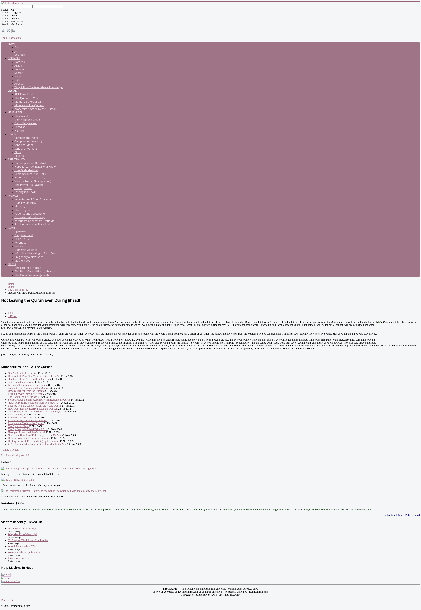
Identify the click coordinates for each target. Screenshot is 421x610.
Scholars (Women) (25, 148)
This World (21, 116)
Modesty (19, 206)
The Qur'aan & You (26, 98)
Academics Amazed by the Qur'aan (35, 109)
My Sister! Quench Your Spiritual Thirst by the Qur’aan (37, 411)
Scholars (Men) (23, 145)
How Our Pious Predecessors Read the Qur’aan (33, 408)
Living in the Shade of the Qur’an (26, 423)
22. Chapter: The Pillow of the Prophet (28, 540)
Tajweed (19, 62)
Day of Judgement (25, 123)
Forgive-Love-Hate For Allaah (32, 224)
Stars (12, 134)
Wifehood (20, 242)
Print (10, 313)
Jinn (16, 51)
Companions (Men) (26, 138)
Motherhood (22, 260)
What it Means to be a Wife (22, 546)
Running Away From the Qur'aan (25, 393)
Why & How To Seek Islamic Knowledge (38, 87)
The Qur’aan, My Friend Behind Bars (28, 429)
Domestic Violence (25, 250)
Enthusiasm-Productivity (29, 217)
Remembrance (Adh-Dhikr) (30, 174)
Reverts (19, 156)
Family (12, 228)
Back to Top (7, 600)
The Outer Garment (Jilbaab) (32, 275)
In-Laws (19, 246)
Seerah (18, 73)
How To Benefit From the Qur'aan (26, 390)
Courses (19, 54)
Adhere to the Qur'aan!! (20, 417)
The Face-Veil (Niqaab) (28, 268)
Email (14, 316)
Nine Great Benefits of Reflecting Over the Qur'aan (35, 435)
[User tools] (2, 308)
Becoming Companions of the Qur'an (27, 385)
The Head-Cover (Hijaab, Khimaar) (35, 271)
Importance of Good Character (33, 199)
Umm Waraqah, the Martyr (22, 528)
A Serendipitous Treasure (21, 382)
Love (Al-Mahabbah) (26, 170)
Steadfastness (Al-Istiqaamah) (32, 181)
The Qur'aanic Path (18, 426)
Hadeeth (19, 76)
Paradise (19, 127)
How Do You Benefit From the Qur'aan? (29, 438)
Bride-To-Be (22, 239)
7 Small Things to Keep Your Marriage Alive (73, 468)
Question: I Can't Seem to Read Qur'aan (29, 379)
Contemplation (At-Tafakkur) (32, 163)
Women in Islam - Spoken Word (24, 552)
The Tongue (22, 210)
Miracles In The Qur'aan (29, 105)
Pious (17, 152)
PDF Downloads (24, 94)
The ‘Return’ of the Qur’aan (22, 396)
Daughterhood (23, 235)
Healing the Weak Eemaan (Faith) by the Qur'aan (34, 441)
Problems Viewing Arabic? (15, 455)
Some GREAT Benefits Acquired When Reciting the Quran (39, 399)
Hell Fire (19, 130)
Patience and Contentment (30, 213)
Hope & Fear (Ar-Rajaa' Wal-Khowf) (35, 166)
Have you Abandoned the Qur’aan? (27, 432)
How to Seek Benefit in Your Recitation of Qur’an (34, 376)
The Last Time (26, 479)
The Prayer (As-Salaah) (28, 185)
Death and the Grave (27, 120)
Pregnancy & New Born (28, 257)
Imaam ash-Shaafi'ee (18, 558)
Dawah (18, 47)
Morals (13, 195)
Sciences (14, 58)
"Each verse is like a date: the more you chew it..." (34, 402)
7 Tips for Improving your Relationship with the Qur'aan (37, 444)
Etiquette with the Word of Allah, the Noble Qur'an (34, 405)
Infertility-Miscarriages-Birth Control (37, 253)
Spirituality (16, 159)
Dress (12, 264)
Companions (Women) (28, 141)
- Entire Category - (11, 449)
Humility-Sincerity (25, 203)
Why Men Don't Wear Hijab (22, 534)
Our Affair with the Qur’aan (23, 373)
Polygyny (20, 231)
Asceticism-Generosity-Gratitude (34, 221)
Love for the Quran (18, 414)
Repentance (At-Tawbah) (29, 177)
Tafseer (19, 69)
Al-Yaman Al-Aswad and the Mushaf (27, 420)
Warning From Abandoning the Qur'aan (28, 388)
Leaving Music (23, 188)
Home (12, 44)
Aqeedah (19, 83)
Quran (12, 91)
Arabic (18, 65)
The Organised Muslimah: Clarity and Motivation (81, 490)
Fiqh (17, 80)
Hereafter (15, 112)
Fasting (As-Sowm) (25, 192)
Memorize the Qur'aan (28, 101)
